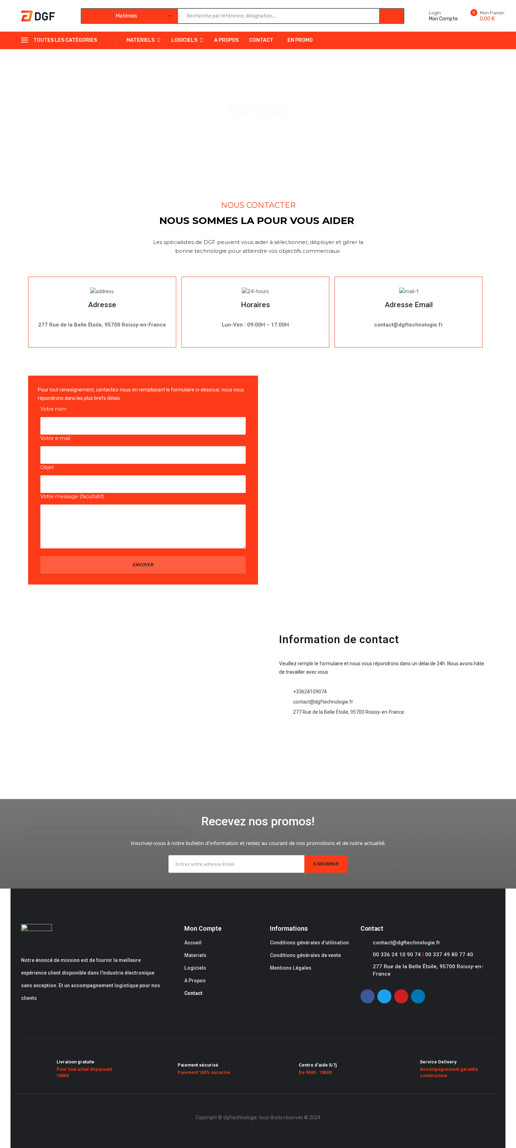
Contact (261, 40)
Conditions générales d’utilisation (309, 942)
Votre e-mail (55, 438)
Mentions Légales (290, 968)
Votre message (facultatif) (72, 496)
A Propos (226, 40)
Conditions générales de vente (305, 955)
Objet (47, 467)
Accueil (192, 942)
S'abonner (326, 863)
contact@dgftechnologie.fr (406, 942)
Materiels (140, 40)
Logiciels (184, 40)
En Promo (300, 40)
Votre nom (53, 409)
